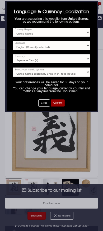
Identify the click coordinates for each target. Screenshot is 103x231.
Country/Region (23, 29)
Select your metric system (29, 70)
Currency (20, 56)
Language (20, 43)
